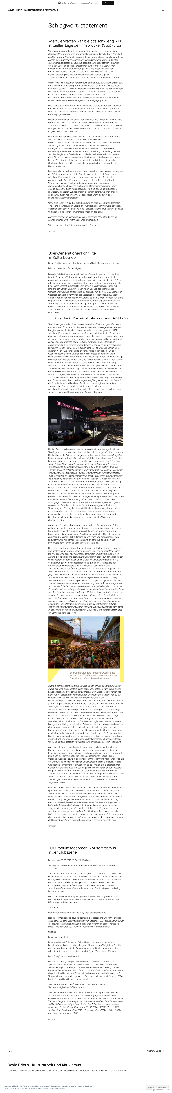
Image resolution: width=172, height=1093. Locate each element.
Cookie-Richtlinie (60, 1088)
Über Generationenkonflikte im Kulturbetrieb (72, 255)
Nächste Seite (155, 1050)
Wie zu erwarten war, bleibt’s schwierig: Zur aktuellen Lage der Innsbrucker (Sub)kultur (85, 43)
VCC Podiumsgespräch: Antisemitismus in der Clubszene (82, 850)
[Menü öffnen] (163, 9)
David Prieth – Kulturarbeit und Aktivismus (33, 10)
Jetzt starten (108, 3)
